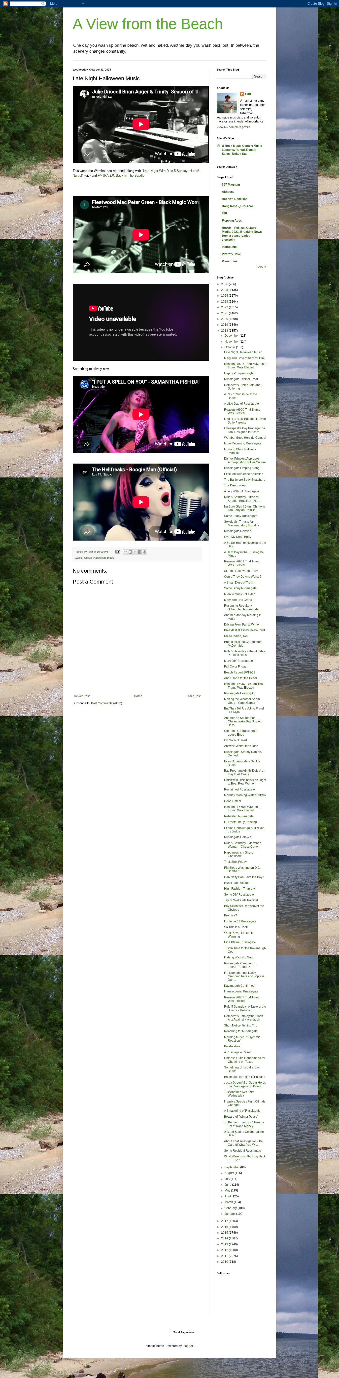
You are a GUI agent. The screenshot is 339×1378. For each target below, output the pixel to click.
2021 (225, 313)
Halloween (99, 557)
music (110, 557)
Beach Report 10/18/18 (239, 672)
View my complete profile (233, 127)
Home (138, 696)
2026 (225, 284)
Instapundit (229, 247)
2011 (225, 1256)
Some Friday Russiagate (240, 516)
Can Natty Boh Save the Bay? (244, 877)
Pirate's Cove (231, 254)
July (228, 1179)
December (232, 335)
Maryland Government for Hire (244, 358)
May (228, 1190)
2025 (225, 290)
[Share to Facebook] (139, 552)
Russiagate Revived (237, 531)
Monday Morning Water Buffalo (245, 795)
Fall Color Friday (235, 666)
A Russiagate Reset (237, 1052)
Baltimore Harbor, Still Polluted (244, 1077)
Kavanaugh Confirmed (239, 985)
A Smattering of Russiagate (242, 1110)
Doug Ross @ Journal (237, 206)
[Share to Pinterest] (144, 552)
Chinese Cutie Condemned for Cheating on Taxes (244, 1059)
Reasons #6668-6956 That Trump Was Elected (242, 808)
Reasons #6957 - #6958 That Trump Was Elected (244, 685)
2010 (225, 1261)
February (231, 1208)
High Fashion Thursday (240, 888)
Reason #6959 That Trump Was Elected (242, 563)
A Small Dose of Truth (238, 582)
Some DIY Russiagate (239, 894)
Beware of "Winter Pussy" (241, 1116)
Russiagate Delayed (238, 837)
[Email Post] (117, 551)
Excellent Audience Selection (243, 474)
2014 (225, 1238)
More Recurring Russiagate (242, 443)
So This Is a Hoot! (236, 927)
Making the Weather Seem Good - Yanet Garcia (242, 700)
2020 (225, 319)
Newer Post (82, 696)
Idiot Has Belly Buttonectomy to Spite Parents (245, 420)
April (228, 1196)
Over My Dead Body (237, 537)
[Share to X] (135, 552)
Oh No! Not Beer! (235, 740)
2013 (225, 1244)
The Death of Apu (235, 485)
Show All (261, 267)
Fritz (248, 94)
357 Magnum (231, 184)
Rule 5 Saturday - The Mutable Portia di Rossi (244, 653)
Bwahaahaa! (232, 1046)
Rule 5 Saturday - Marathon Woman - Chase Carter (242, 844)
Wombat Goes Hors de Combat (245, 437)
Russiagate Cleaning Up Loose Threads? (240, 965)
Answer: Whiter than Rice (241, 746)
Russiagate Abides (236, 883)
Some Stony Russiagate (240, 588)
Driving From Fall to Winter (242, 624)
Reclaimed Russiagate (239, 789)
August (230, 1173)
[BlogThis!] (130, 552)
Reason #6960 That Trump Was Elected (242, 411)
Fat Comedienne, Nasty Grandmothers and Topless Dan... (244, 976)
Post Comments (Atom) (106, 703)
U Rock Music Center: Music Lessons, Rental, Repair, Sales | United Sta (242, 150)
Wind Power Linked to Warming (239, 934)
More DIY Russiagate (238, 661)
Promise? (230, 915)
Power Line (229, 261)
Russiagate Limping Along (242, 468)
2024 (225, 295)
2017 (225, 1221)
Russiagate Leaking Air (239, 693)
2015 (225, 1232)
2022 (225, 307)
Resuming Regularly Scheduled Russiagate (241, 607)
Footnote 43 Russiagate (240, 921)
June (228, 1184)
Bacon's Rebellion (234, 199)
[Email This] (125, 552)
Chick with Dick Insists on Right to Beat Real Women (245, 781)
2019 (225, 324)
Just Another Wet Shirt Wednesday (239, 1093)
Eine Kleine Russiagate (240, 942)
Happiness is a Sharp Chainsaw (238, 854)
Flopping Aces (232, 220)
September (232, 1167)
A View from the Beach (148, 24)
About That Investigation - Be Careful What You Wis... (243, 1143)
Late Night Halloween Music (243, 352)
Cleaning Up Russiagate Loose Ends (240, 732)
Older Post (193, 696)
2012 (225, 1250)
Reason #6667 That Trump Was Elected (242, 999)
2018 (225, 330)
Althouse (228, 192)
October (230, 347)
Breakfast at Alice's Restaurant (244, 630)
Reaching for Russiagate (241, 1031)
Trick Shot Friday (235, 862)
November (232, 341)
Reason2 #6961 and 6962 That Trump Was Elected (245, 365)
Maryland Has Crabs (238, 600)
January (230, 1214)
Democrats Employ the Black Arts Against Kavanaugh (243, 1017)
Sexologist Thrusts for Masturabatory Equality (241, 523)
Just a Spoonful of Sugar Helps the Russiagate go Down (245, 1084)
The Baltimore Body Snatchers (244, 479)
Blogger (187, 1346)
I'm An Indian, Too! (236, 636)
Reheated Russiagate (239, 816)
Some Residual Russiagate (242, 1150)
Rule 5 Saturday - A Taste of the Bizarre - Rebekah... (245, 1008)
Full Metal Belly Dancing (240, 822)
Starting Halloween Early (241, 571)
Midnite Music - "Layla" (239, 594)
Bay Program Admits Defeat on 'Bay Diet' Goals (244, 772)
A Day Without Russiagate (241, 491)
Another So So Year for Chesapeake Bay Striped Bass (243, 721)
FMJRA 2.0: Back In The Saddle (121, 175)
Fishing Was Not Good (239, 957)
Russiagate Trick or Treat (241, 379)
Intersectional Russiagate (241, 991)
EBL (225, 213)
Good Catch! (232, 801)
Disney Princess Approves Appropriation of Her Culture (245, 460)
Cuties (88, 557)
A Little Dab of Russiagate (241, 403)
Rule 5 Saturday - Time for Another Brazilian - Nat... (242, 498)
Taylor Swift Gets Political (241, 900)
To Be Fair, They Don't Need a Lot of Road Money (244, 1124)
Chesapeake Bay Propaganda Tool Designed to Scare (244, 430)
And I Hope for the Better (240, 678)
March (229, 1202)
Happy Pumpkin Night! (239, 373)
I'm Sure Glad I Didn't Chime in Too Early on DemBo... (244, 508)
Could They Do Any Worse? (242, 576)
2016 (225, 1227)
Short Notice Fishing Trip (240, 1025)
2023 (225, 301)
